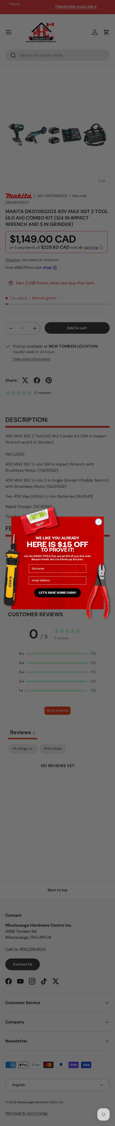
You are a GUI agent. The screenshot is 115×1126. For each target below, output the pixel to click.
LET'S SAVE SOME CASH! (57, 592)
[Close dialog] (98, 522)
